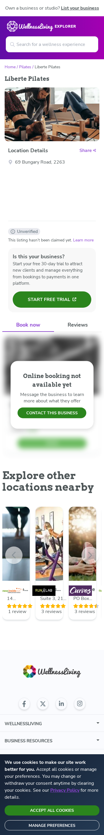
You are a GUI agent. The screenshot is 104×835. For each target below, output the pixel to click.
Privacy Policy (64, 790)
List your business (80, 8)
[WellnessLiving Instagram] (80, 704)
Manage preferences (52, 825)
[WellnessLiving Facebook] (24, 704)
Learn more (83, 240)
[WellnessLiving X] (43, 704)
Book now (28, 324)
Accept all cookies (52, 810)
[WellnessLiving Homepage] (52, 671)
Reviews (78, 324)
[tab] (28, 325)
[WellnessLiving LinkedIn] (61, 704)
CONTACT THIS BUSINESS (52, 413)
